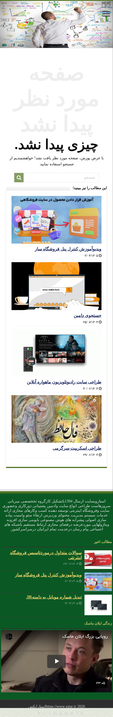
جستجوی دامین (87, 315)
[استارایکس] (56, 24)
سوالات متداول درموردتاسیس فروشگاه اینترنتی (46, 555)
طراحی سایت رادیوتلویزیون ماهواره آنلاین (64, 381)
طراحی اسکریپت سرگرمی (77, 448)
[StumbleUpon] (55, 713)
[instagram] (45, 713)
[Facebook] (77, 713)
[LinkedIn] (66, 713)
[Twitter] (72, 713)
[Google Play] (39, 713)
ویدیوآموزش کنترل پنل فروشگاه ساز (68, 248)
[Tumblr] (49, 713)
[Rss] (82, 713)
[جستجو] (19, 177)
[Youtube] (61, 713)
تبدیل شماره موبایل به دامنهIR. (54, 597)
